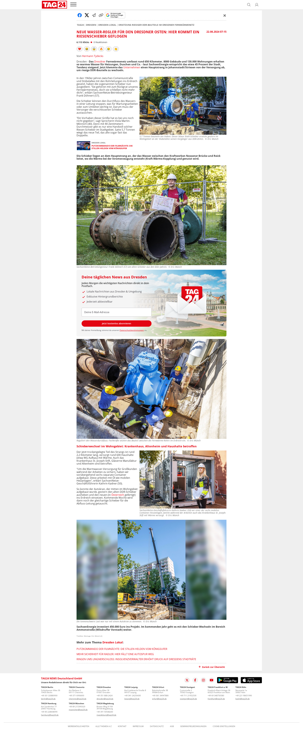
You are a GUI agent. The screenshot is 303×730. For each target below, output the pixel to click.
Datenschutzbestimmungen (132, 330)
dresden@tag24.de (105, 698)
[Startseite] (54, 5)
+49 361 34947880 (160, 695)
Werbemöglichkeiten (78, 726)
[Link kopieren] (101, 15)
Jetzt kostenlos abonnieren (116, 323)
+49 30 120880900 (49, 695)
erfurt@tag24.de (159, 698)
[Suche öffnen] (249, 5)
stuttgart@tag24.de (188, 698)
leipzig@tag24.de (132, 698)
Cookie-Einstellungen (224, 726)
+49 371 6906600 (76, 695)
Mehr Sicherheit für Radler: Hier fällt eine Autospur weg (115, 654)
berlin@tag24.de (48, 698)
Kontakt (122, 726)
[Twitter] (187, 680)
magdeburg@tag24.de (106, 715)
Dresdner (100, 61)
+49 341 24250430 (132, 695)
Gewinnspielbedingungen (193, 726)
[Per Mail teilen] (94, 15)
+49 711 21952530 (188, 695)
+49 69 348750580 (216, 695)
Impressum (138, 726)
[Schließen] (224, 15)
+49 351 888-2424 (105, 695)
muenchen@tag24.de (78, 709)
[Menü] (73, 4)
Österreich (117, 495)
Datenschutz (157, 726)
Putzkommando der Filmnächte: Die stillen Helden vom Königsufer (112, 147)
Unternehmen (131, 67)
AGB (172, 726)
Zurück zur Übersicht (213, 666)
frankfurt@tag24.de (216, 698)
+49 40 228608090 (49, 711)
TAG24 (80, 25)
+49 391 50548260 (105, 711)
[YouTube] (211, 680)
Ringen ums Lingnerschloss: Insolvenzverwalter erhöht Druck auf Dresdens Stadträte (136, 659)
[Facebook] (195, 680)
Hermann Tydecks (92, 56)
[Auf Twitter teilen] (87, 15)
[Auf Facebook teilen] (80, 15)
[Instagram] (203, 680)
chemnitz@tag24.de (77, 698)
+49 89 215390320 (77, 706)
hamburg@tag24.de (50, 715)
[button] (257, 5)
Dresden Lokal (107, 25)
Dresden (91, 25)
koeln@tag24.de (242, 698)
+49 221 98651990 (243, 695)
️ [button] (79, 49)
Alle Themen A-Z (103, 726)
